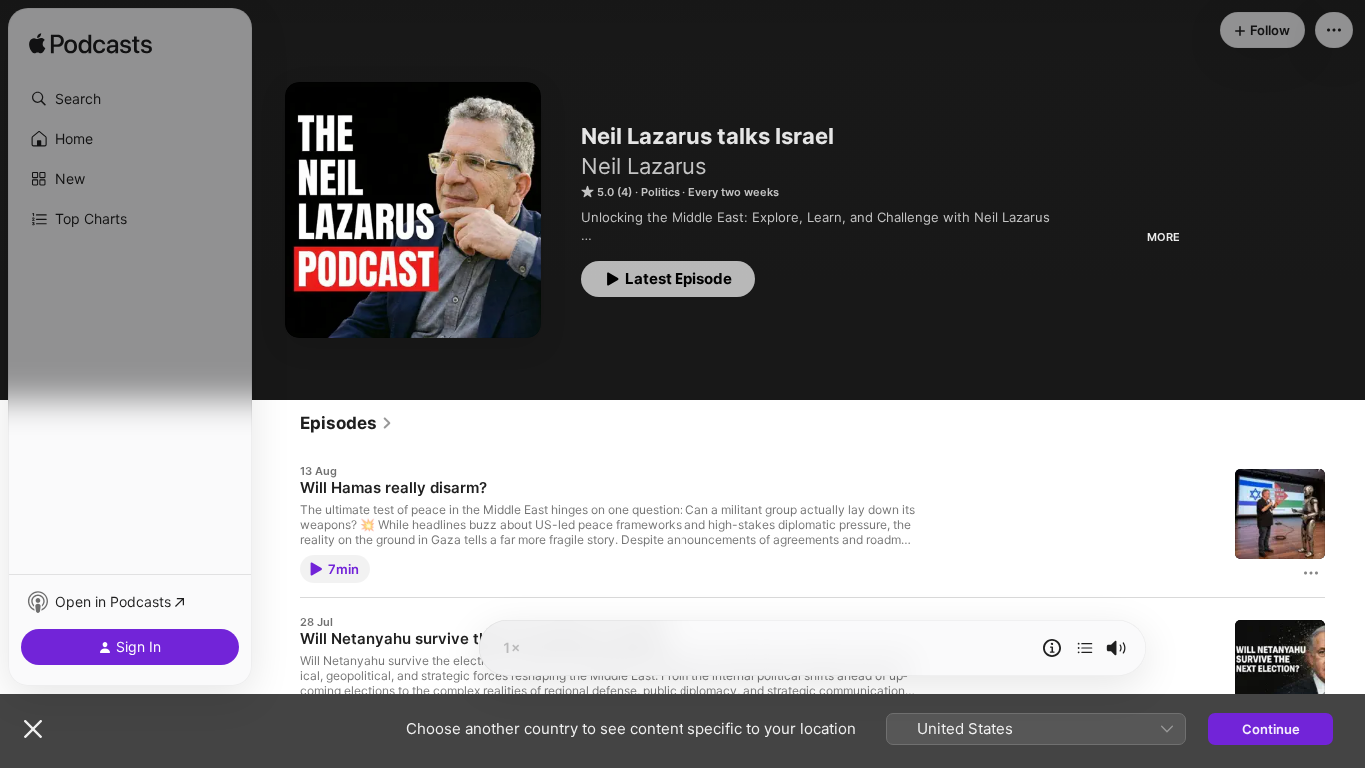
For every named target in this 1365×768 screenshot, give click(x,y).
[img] (90, 45)
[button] (130, 99)
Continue (1271, 729)
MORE (1163, 237)
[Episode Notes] (1052, 648)
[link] (346, 423)
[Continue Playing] (1085, 648)
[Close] (33, 729)
